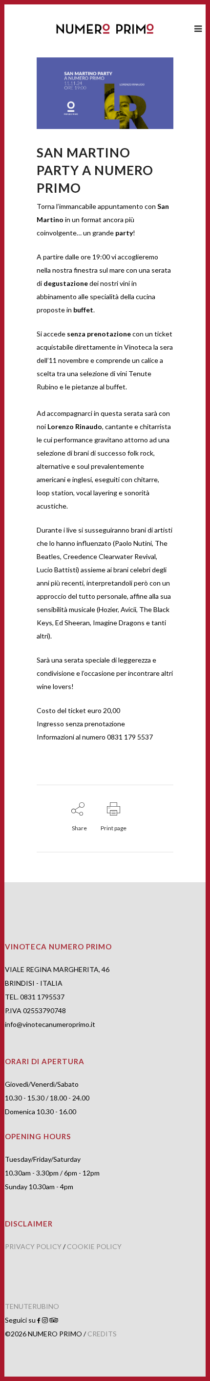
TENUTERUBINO (32, 1306)
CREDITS (102, 1334)
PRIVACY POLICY (33, 1246)
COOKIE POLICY (94, 1246)
